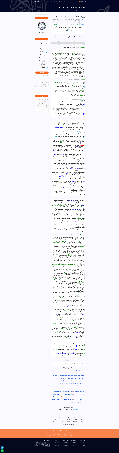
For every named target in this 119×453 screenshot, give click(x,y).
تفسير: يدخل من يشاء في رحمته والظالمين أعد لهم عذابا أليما (74, 373)
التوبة (77, 364)
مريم (42, 103)
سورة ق (38, 107)
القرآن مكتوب (63, 1)
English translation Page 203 (68, 391)
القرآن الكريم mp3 (74, 447)
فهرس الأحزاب (66, 445)
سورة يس (39, 105)
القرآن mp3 (55, 1)
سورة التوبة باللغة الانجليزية (56, 398)
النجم (47, 109)
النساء (39, 99)
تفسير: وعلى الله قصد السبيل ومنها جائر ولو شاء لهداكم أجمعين (73, 380)
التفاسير (43, 1)
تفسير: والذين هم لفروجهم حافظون (78, 382)
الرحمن (44, 109)
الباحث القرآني (48, 1)
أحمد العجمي (61, 415)
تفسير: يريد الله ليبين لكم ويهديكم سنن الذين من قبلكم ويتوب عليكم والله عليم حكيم (70, 378)
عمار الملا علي (68, 421)
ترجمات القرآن (74, 445)
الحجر (37, 101)
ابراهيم (40, 101)
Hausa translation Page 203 (68, 399)
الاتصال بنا (34, 1)
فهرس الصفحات (65, 447)
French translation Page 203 (68, 393)
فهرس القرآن (66, 442)
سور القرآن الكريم (56, 444)
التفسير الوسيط (82, 22)
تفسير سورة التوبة (76, 10)
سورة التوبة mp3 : (75, 409)
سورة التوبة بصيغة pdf (57, 396)
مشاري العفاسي (75, 421)
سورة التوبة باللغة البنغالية (56, 399)
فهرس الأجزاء (66, 444)
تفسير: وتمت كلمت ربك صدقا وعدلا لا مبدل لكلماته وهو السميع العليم (72, 377)
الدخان (47, 107)
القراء (59, 1)
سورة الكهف (46, 103)
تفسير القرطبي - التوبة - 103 (79, 401)
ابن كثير (78, 131)
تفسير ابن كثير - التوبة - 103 (79, 391)
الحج (39, 103)
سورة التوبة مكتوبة (57, 391)
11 (68, 364)
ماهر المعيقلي (81, 415)
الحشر (37, 109)
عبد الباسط (68, 415)
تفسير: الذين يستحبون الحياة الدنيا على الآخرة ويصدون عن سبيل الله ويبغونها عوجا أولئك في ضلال (68, 375)
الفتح (44, 107)
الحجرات (41, 107)
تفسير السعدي (82, 19)
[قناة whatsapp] (2, 450)
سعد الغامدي (75, 415)
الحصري (82, 421)
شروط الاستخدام (83, 444)
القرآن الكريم (83, 10)
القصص (37, 103)
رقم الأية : (66, 24)
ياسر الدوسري (55, 421)
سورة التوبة (69, 31)
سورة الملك (46, 111)
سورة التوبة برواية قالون (57, 394)
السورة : (77, 24)
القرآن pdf (52, 1)
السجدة (43, 105)
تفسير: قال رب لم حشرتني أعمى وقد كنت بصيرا (76, 385)
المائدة (47, 101)
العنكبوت (47, 105)
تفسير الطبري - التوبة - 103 (80, 399)
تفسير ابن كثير (82, 23)
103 (73, 364)
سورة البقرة (46, 99)
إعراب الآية (60, 44)
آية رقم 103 (68, 33)
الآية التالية (63, 33)
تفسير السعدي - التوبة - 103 (79, 402)
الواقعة (41, 109)
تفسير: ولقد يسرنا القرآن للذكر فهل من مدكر (77, 370)
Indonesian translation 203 (68, 398)
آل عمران (42, 99)
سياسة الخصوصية (82, 442)
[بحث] (36, 18)
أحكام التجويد (57, 445)
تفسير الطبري (82, 24)
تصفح (55, 24)
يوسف (44, 101)
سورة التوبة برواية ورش (57, 393)
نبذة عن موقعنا (83, 445)
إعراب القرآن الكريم (56, 447)
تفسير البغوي (82, 20)
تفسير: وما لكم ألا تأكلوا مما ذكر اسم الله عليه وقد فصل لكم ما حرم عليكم (72, 383)
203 (63, 364)
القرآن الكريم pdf (56, 442)
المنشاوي (55, 415)
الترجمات (39, 1)
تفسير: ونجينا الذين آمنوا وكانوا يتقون (78, 372)
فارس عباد (61, 421)
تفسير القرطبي (72, 44)
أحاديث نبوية (74, 444)
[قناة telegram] (2, 447)
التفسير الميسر (72, 41)
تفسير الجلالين (83, 41)
